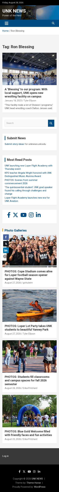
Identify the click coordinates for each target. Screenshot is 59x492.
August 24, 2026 (13, 388)
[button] (5, 256)
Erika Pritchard (30, 388)
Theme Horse (34, 482)
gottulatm (28, 282)
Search (51, 123)
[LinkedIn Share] (6, 250)
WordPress (39, 486)
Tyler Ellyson (30, 100)
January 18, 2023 (13, 100)
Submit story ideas (14, 144)
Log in (5, 456)
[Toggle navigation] (6, 23)
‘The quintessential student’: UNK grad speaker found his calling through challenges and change (29, 190)
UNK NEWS (14, 11)
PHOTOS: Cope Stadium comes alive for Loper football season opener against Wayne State (28, 275)
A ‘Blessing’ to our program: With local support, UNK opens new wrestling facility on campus (26, 93)
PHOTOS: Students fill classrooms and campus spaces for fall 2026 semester (27, 380)
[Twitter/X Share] (6, 244)
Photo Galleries (16, 230)
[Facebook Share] (6, 237)
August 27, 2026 (13, 282)
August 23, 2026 (13, 439)
